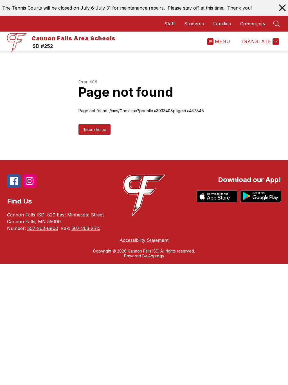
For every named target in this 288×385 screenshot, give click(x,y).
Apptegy (156, 255)
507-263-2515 (85, 228)
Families (222, 23)
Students (194, 23)
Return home (94, 129)
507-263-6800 (42, 228)
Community (253, 23)
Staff (169, 23)
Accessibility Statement (144, 240)
